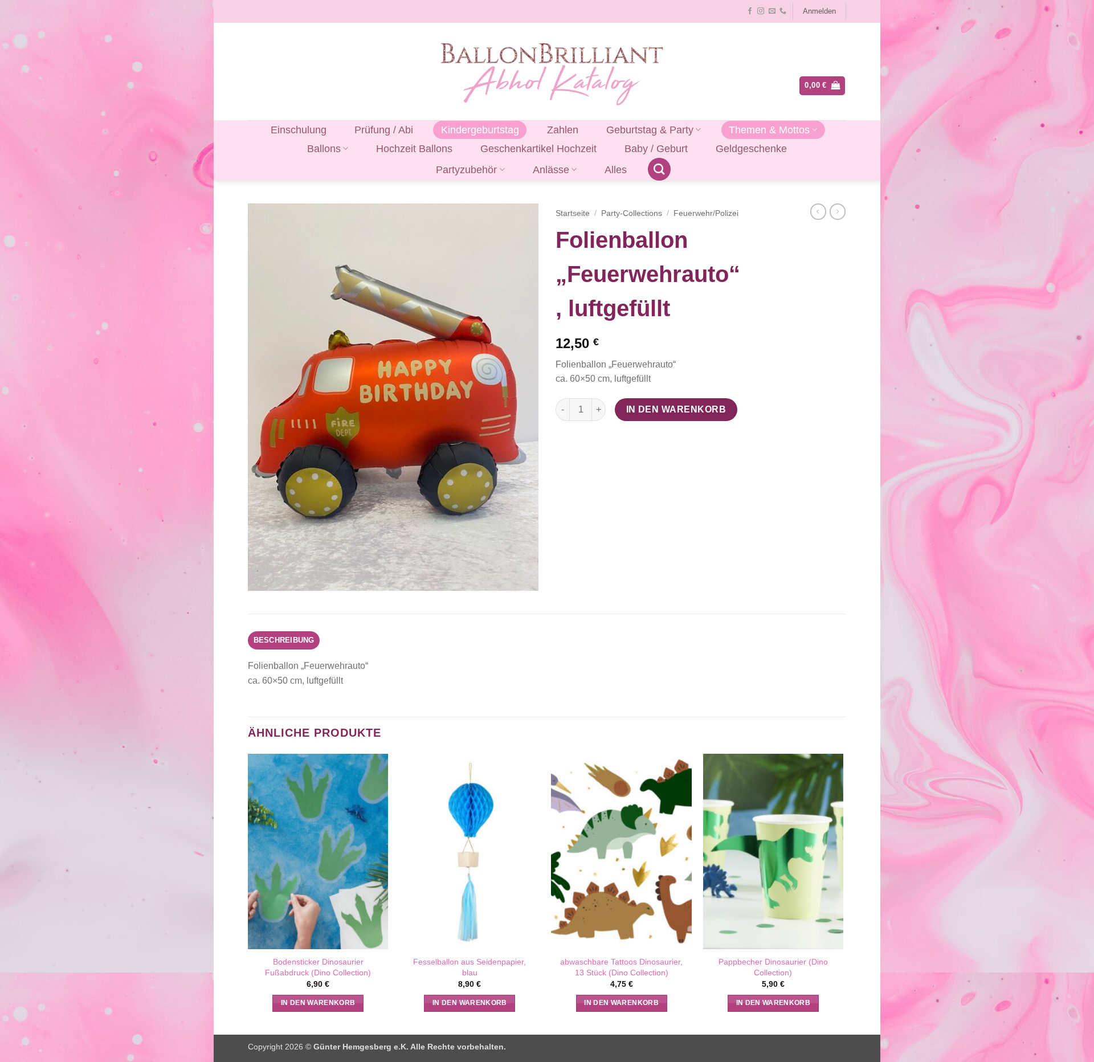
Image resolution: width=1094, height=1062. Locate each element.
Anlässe (551, 169)
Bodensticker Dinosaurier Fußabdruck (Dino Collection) (318, 967)
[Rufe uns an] (782, 11)
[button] (819, 11)
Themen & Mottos (769, 130)
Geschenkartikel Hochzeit (538, 148)
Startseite (573, 213)
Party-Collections (631, 213)
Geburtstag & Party (649, 130)
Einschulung (298, 130)
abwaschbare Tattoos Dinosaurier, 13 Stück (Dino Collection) (621, 967)
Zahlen (562, 130)
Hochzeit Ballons (414, 148)
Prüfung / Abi (383, 130)
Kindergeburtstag (480, 130)
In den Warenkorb (676, 409)
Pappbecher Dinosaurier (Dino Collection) (773, 967)
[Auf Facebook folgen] (749, 11)
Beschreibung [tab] (284, 640)
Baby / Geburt (656, 148)
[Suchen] (659, 169)
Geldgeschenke (751, 148)
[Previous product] (838, 211)
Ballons (324, 148)
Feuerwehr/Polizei (705, 213)
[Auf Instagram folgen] (760, 11)
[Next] (842, 893)
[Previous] (248, 893)
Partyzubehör (466, 169)
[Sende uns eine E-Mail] (772, 11)
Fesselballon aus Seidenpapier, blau (469, 967)
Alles (616, 169)
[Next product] (818, 211)
